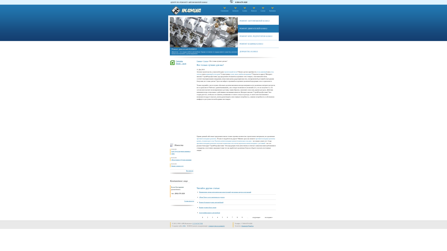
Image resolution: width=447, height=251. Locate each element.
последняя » (269, 217)
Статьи (263, 11)
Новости (254, 11)
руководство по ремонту (217, 226)
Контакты (272, 11)
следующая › (256, 217)
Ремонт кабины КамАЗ (251, 44)
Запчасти (235, 11)
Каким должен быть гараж (207, 207)
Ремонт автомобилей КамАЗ (254, 21)
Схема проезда (189, 201)
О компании (224, 11)
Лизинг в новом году (177, 166)
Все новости (189, 171)
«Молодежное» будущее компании (181, 160)
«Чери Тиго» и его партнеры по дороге (212, 197)
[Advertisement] (182, 104)
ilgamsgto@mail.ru (247, 226)
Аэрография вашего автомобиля (209, 213)
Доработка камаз (249, 52)
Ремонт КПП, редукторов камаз (256, 36)
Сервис (244, 11)
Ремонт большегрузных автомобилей (211, 202)
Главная (199, 61)
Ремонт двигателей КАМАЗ (184, 49)
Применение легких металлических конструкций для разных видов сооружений (225, 192)
